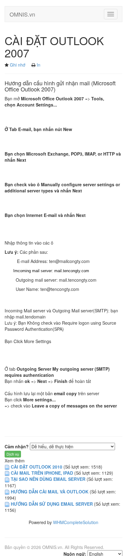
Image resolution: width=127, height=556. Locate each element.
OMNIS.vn (22, 14)
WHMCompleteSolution (75, 522)
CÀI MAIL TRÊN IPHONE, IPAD (42, 473)
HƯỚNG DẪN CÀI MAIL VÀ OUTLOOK (49, 491)
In (38, 65)
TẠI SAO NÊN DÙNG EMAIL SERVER (49, 479)
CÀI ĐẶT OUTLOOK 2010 (36, 467)
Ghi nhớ (17, 65)
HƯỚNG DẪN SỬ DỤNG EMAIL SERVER (52, 504)
